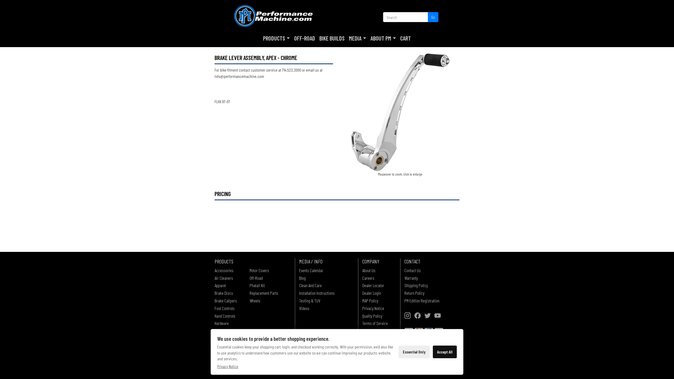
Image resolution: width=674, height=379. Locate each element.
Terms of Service (375, 323)
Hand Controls (225, 315)
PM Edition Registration (421, 300)
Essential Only (414, 351)
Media (355, 38)
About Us (368, 270)
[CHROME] (400, 111)
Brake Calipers (226, 300)
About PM (380, 38)
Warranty (411, 278)
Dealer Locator (373, 285)
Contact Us (412, 270)
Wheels (255, 300)
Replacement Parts (264, 293)
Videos (304, 308)
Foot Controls (225, 308)
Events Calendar (311, 270)
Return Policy (414, 293)
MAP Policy (370, 300)
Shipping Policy (416, 285)
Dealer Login (371, 293)
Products (274, 38)
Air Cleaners (224, 278)
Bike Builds (332, 38)
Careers (368, 278)
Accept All (445, 351)
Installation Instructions (317, 293)
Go (433, 16)
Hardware (222, 323)
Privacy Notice (373, 308)
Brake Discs (224, 293)
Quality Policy (372, 315)
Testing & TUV (309, 300)
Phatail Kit (257, 285)
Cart (405, 38)
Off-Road (304, 38)
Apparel (220, 285)
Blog (302, 278)
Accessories (224, 270)
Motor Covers (259, 270)
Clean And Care (310, 285)
